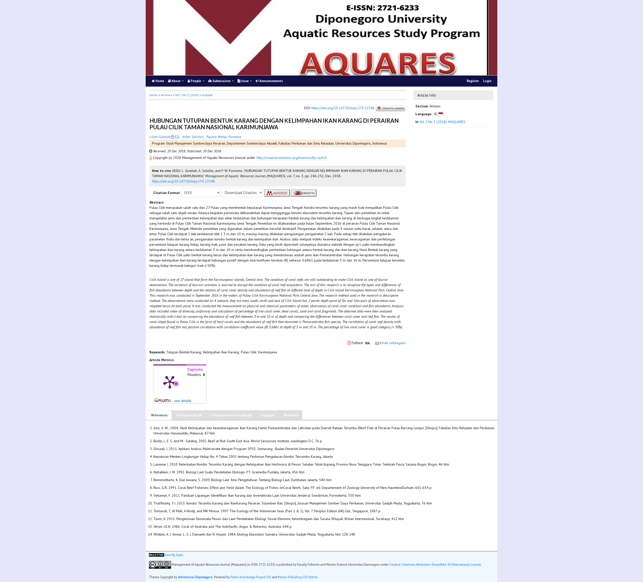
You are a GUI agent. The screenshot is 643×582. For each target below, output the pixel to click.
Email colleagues (393, 343)
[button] (151, 157)
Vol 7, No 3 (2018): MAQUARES (442, 121)
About (176, 81)
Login (487, 81)
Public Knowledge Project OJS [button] (251, 577)
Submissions (221, 81)
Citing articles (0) (189, 415)
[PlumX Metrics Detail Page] (170, 382)
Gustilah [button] (207, 95)
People (196, 81)
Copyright (267, 415)
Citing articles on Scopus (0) (231, 415)
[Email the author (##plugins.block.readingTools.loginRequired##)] (177, 137)
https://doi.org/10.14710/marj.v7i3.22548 (342, 108)
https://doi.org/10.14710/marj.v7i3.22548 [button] (183, 181)
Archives (166, 95)
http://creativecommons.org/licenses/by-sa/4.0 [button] (291, 157)
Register (473, 81)
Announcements (271, 81)
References (159, 415)
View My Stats (173, 555)
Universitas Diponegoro (195, 577)
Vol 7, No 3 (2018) (187, 95)
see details (182, 400)
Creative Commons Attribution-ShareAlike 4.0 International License (435, 564)
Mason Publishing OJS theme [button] (297, 577)
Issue (244, 81)
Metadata (291, 415)
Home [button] (153, 95)
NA (367, 343)
